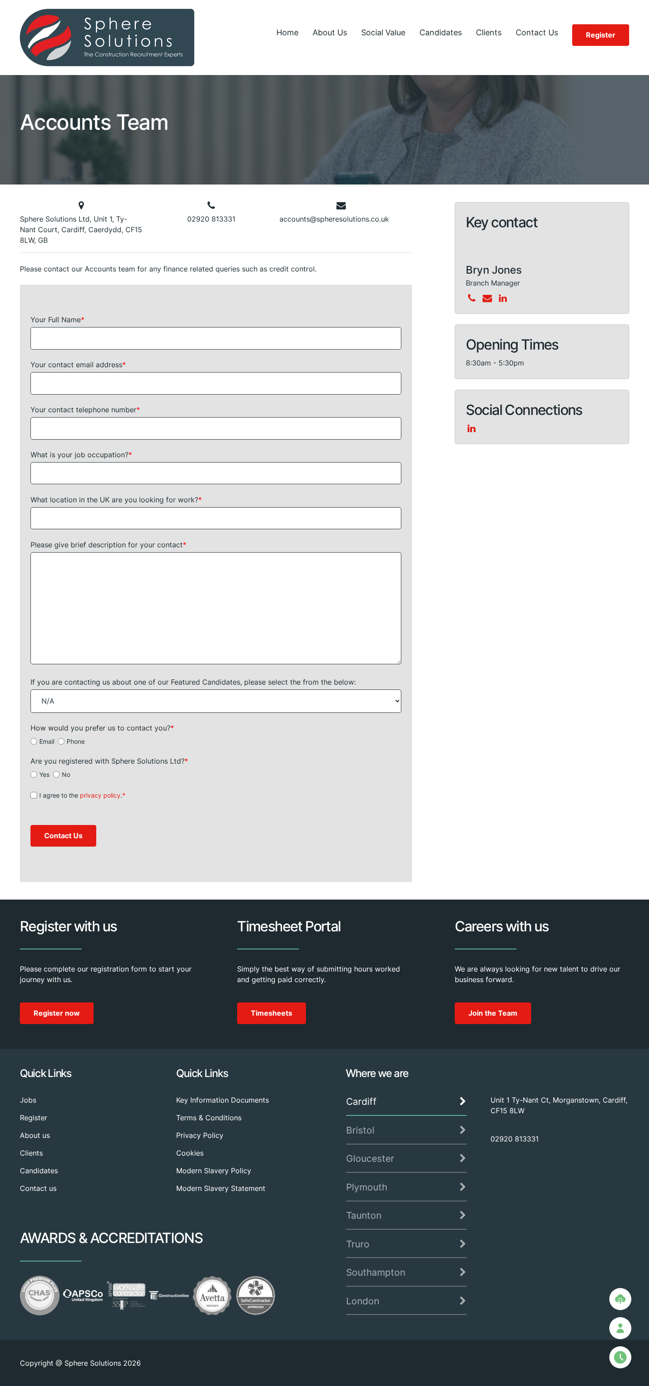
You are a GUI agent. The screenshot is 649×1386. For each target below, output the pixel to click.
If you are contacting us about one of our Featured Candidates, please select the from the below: (193, 682)
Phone (76, 741)
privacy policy (100, 795)
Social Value (383, 32)
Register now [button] (57, 1013)
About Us (330, 32)
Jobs (28, 1100)
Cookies (190, 1153)
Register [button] (600, 34)
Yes (44, 774)
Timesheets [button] (271, 1013)
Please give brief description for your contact (108, 544)
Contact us (38, 1188)
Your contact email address (78, 364)
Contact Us (537, 32)
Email (46, 741)
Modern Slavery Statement (220, 1188)
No (66, 774)
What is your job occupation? (81, 454)
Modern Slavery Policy (213, 1170)
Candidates (440, 32)
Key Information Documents (222, 1100)
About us (35, 1135)
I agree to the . (82, 795)
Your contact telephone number (85, 409)
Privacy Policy (199, 1135)
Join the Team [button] (492, 1013)
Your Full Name (57, 319)
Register (33, 1117)
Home (287, 32)
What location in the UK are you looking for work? (116, 499)
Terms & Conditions (208, 1117)
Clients (489, 32)
